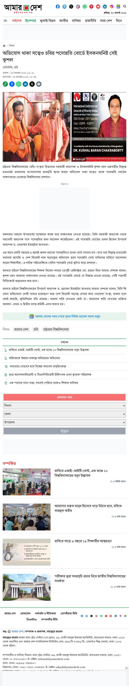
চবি (36, 329)
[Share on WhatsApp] (18, 84)
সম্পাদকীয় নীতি (49, 619)
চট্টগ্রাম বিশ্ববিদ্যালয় (56, 329)
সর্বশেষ (64, 342)
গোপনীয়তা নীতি (69, 613)
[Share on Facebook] (12, 84)
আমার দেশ (21, 329)
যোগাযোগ (25, 613)
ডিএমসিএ (32, 619)
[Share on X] (32, 84)
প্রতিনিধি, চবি (10, 67)
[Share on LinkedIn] (25, 84)
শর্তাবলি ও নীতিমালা (45, 613)
